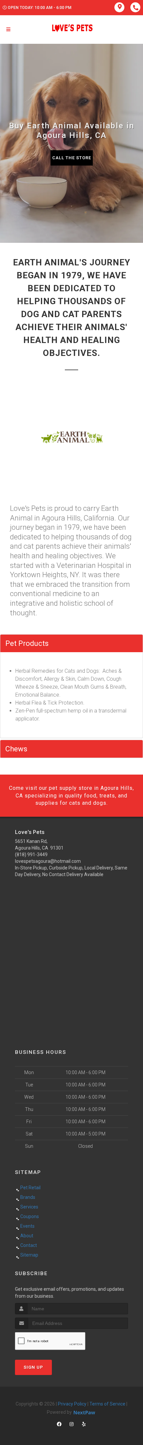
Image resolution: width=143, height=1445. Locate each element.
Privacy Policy (72, 1404)
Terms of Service (107, 1404)
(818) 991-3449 (31, 854)
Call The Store (71, 157)
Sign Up (33, 1367)
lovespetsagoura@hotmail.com (48, 861)
